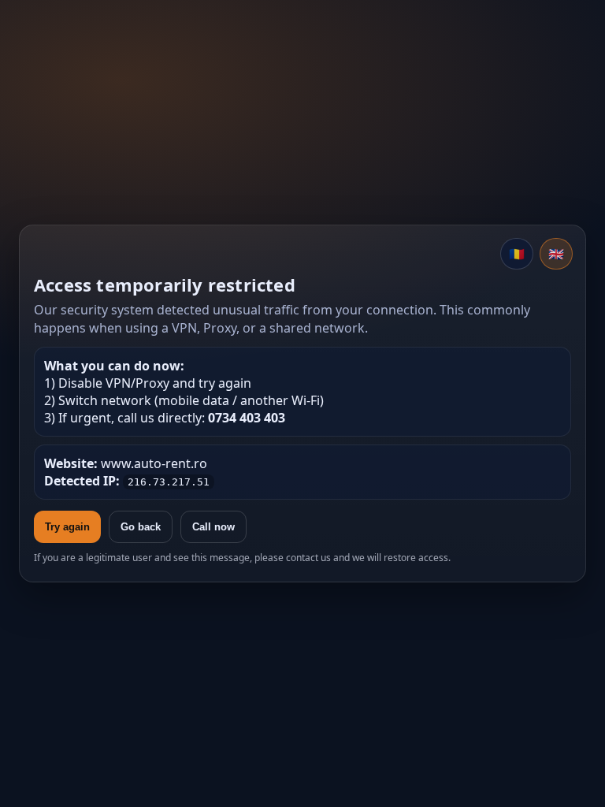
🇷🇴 (517, 253)
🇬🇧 (556, 253)
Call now (213, 527)
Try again (67, 527)
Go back (141, 527)
